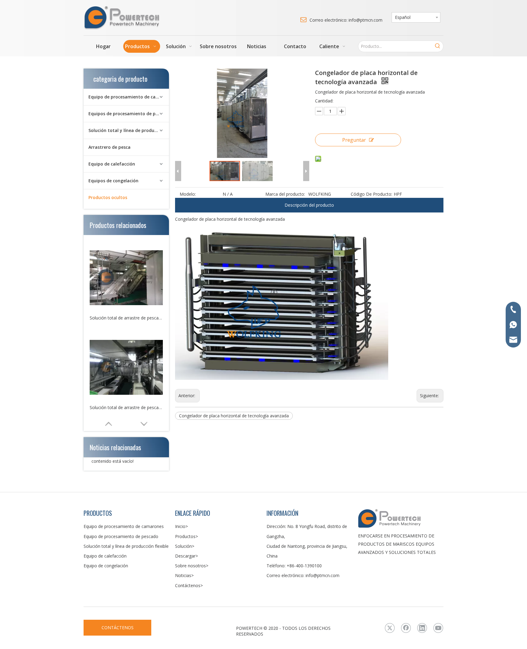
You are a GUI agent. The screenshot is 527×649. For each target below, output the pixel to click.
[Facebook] (406, 628)
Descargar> (186, 556)
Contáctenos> (189, 585)
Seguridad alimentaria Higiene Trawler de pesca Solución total (126, 407)
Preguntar (354, 140)
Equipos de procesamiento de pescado (128, 113)
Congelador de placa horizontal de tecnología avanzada (234, 416)
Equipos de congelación (113, 181)
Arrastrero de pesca (109, 147)
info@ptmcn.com (322, 575)
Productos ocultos (107, 197)
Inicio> (181, 526)
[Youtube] (438, 628)
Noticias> (184, 575)
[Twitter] (390, 628)
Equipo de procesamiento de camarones (128, 97)
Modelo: (188, 194)
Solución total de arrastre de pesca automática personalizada (126, 318)
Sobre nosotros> (191, 566)
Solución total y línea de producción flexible (128, 130)
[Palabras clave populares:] (437, 46)
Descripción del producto (309, 205)
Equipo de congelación (106, 566)
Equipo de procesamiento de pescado (121, 536)
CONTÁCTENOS (118, 627)
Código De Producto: (371, 194)
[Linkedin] (422, 628)
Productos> (186, 536)
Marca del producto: (285, 194)
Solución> (184, 546)
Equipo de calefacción (111, 164)
